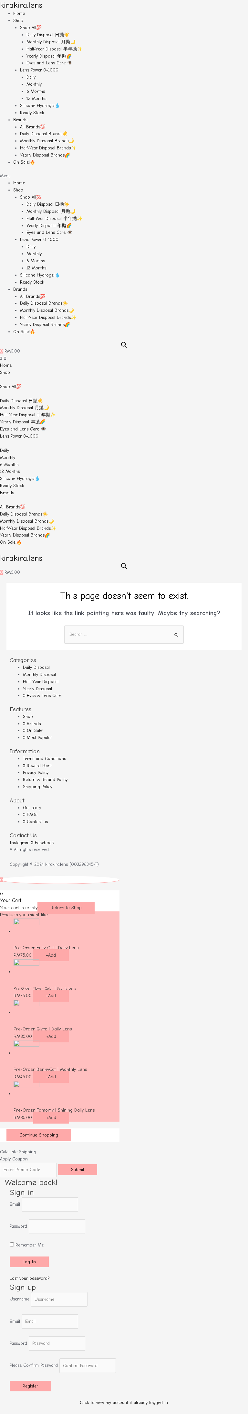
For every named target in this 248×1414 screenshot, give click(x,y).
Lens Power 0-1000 (39, 70)
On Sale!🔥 (24, 162)
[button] (124, 175)
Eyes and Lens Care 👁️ (49, 62)
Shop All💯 (31, 27)
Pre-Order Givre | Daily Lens (43, 1029)
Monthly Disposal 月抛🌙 (51, 41)
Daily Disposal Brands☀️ (44, 133)
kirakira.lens (21, 5)
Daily (31, 77)
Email (15, 1204)
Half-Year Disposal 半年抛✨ (54, 49)
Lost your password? (30, 1278)
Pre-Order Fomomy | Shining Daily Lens (54, 1110)
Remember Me (29, 1245)
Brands (20, 119)
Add (51, 955)
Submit (77, 1169)
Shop (18, 20)
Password (18, 1226)
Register (30, 1386)
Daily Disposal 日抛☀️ (47, 34)
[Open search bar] (124, 345)
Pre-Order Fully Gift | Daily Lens (46, 948)
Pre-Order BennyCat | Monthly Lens (50, 1069)
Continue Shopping (38, 1135)
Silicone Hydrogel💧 (40, 105)
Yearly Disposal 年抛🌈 (49, 56)
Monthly (34, 84)
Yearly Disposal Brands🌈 (45, 155)
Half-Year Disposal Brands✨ (48, 148)
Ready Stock (32, 112)
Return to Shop (66, 907)
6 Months (35, 91)
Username (19, 1299)
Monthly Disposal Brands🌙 (47, 140)
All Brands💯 (33, 127)
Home (19, 13)
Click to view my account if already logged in (124, 1402)
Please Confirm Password (34, 1365)
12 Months (36, 98)
